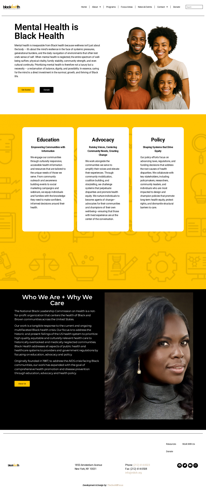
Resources (171, 444)
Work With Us (188, 444)
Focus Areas (127, 7)
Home (84, 7)
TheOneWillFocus (115, 485)
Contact (161, 7)
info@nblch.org (133, 472)
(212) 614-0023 (141, 465)
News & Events (145, 7)
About (95, 7)
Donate (176, 7)
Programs (111, 7)
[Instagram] (195, 465)
